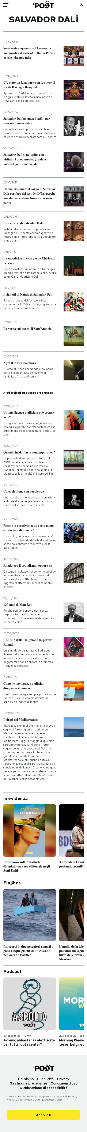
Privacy (63, 1079)
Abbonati (43, 1115)
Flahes (12, 883)
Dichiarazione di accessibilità (43, 1088)
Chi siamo (26, 1079)
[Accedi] (81, 5)
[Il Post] (43, 4)
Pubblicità (45, 1079)
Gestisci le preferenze (28, 1083)
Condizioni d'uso (64, 1083)
